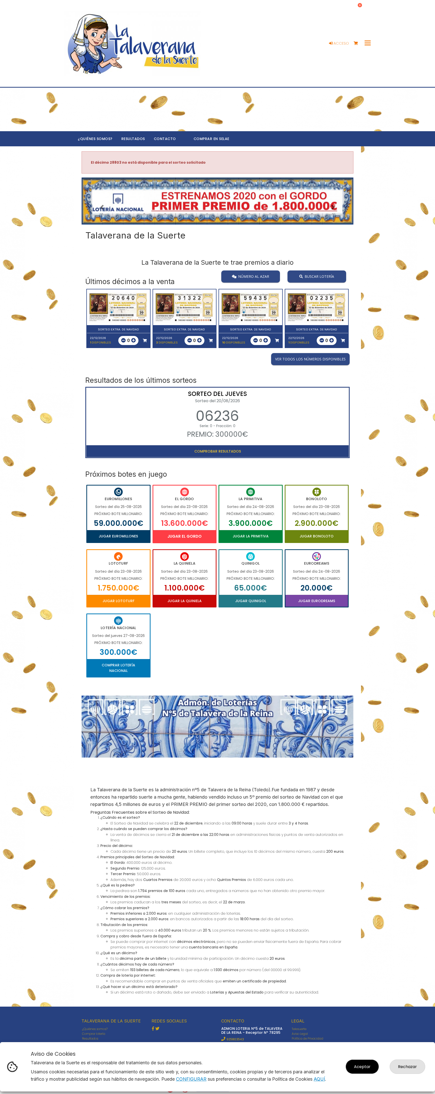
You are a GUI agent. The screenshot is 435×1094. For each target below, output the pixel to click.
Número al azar (253, 276)
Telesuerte (299, 1029)
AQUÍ (319, 1079)
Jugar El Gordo (184, 536)
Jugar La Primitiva (251, 536)
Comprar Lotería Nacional (118, 668)
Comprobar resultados (217, 451)
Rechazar (407, 1067)
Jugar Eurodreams (316, 600)
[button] (102, 207)
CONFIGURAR (191, 1079)
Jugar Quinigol (250, 600)
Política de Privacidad (307, 1038)
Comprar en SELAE (211, 138)
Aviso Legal (300, 1034)
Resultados (133, 138)
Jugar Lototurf (118, 600)
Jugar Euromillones (118, 536)
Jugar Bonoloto (317, 536)
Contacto (165, 138)
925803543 (235, 1039)
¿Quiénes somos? (95, 138)
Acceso (341, 43)
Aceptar (362, 1067)
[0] (358, 43)
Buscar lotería (319, 276)
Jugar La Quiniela (184, 600)
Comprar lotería (93, 1034)
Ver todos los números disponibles (310, 359)
